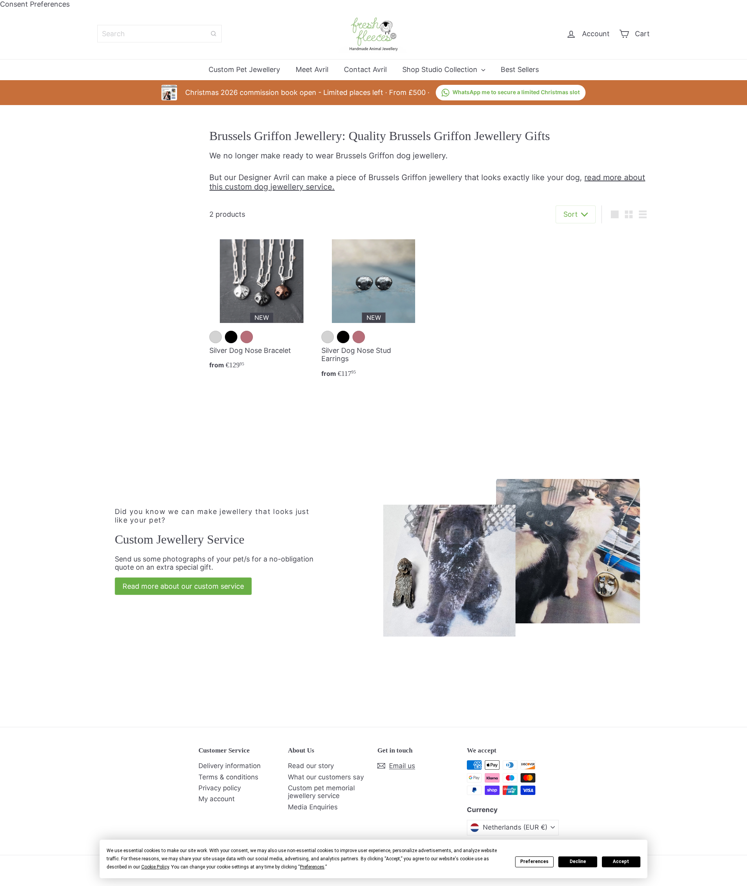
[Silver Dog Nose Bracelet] (261, 303)
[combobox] (159, 33)
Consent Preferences (35, 4)
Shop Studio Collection (440, 69)
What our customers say (326, 777)
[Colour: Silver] (215, 337)
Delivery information (229, 766)
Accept (621, 861)
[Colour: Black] (231, 337)
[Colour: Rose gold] (246, 337)
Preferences (534, 861)
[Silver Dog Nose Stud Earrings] (373, 307)
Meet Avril (312, 69)
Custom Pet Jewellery (244, 69)
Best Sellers (520, 69)
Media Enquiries (313, 807)
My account (216, 799)
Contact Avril (365, 69)
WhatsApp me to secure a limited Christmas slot (516, 92)
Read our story (311, 766)
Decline (578, 861)
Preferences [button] (312, 867)
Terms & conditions (228, 777)
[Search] (213, 33)
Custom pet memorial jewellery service (321, 792)
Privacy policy (219, 788)
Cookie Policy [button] (155, 867)
